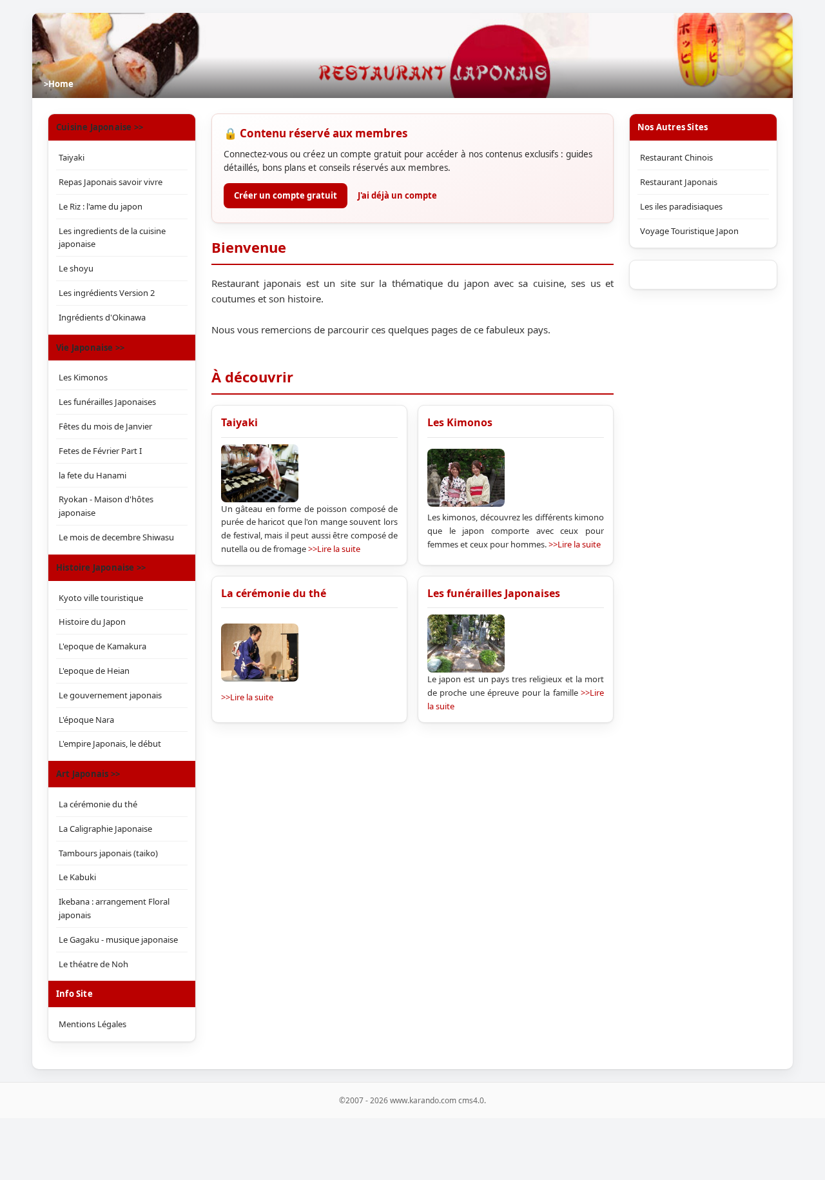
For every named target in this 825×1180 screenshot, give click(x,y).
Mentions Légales (92, 1024)
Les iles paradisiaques (681, 206)
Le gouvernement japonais (110, 695)
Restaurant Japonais (678, 182)
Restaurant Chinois (676, 157)
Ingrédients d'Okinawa (102, 317)
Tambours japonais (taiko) (108, 853)
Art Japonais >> (88, 774)
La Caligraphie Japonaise (105, 828)
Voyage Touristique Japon (689, 231)
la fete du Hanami (92, 475)
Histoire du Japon (92, 621)
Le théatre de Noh (93, 964)
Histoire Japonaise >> (101, 567)
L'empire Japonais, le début (110, 743)
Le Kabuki (77, 877)
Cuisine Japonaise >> (99, 127)
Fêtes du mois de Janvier (105, 426)
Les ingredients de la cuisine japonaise (112, 237)
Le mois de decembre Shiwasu (116, 537)
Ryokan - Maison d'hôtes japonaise (106, 505)
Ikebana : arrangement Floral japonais (114, 908)
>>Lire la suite (334, 549)
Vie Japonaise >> (90, 347)
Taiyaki (239, 422)
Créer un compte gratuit (285, 195)
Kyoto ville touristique (101, 598)
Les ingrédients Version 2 (107, 293)
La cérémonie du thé (273, 593)
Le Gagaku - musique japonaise (118, 939)
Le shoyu (76, 268)
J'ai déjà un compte (397, 195)
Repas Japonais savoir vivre (110, 182)
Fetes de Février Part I (100, 451)
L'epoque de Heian (94, 670)
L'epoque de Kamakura (102, 646)
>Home (58, 84)
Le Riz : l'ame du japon (100, 206)
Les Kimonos (459, 422)
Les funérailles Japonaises (493, 593)
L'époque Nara (86, 719)
